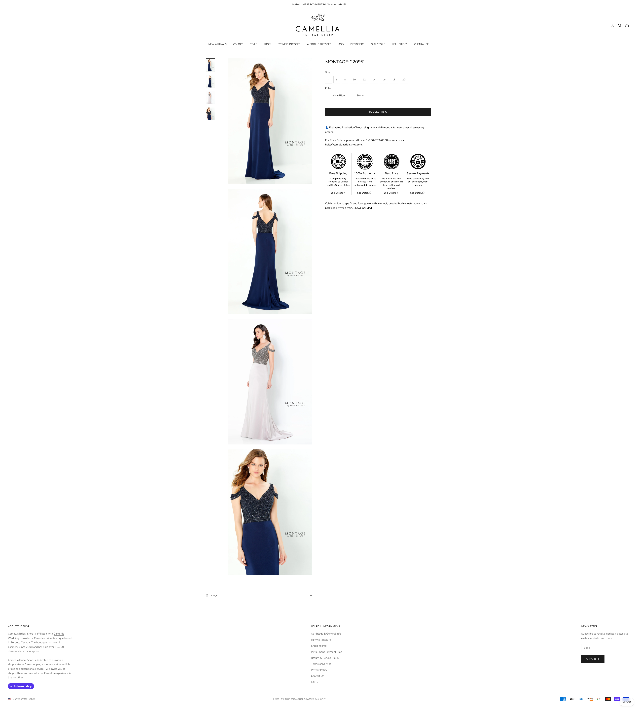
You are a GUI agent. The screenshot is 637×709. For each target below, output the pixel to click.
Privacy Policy (319, 670)
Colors (238, 43)
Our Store (378, 43)
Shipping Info (319, 646)
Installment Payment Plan (326, 652)
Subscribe (593, 659)
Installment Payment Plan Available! (318, 4)
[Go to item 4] (210, 114)
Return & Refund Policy (325, 658)
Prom (267, 43)
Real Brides (400, 43)
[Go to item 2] (210, 81)
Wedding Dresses (319, 43)
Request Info (378, 111)
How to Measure (321, 640)
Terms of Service (321, 664)
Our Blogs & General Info (326, 634)
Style (253, 43)
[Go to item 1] (210, 65)
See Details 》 (338, 192)
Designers (357, 43)
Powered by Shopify (315, 699)
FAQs (314, 682)
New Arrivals (217, 43)
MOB (341, 43)
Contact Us (317, 676)
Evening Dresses (289, 43)
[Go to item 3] (210, 97)
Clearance (421, 43)
